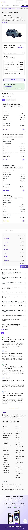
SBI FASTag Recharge (7, 433)
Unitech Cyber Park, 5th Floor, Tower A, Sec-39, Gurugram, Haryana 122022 (14, 490)
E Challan (17, 433)
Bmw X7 (18, 8)
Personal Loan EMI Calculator (19, 447)
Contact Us (5, 428)
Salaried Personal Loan (19, 474)
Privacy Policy (16, 528)
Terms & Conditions (8, 528)
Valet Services (6, 439)
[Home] (3, 2)
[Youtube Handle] (18, 421)
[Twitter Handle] (11, 421)
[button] (23, 129)
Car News (5, 448)
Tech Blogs (5, 437)
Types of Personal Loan (19, 463)
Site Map (22, 528)
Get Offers (14, 79)
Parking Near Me (19, 437)
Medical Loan (6, 464)
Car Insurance (18, 431)
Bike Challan (18, 477)
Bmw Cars (13, 8)
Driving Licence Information (6, 443)
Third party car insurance (18, 459)
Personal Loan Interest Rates (6, 461)
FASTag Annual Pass (7, 445)
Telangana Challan (6, 435)
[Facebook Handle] (7, 421)
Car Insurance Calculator (18, 453)
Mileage (7, 5)
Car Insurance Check (20, 456)
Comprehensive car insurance (7, 457)
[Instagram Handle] (3, 421)
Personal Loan (18, 444)
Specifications (15, 5)
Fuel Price (18, 439)
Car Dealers (5, 452)
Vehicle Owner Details (20, 450)
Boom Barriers (6, 454)
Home (3, 8)
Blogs (4, 431)
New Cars (7, 8)
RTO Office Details (19, 442)
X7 (2, 5)
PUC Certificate (6, 470)
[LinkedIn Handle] (14, 421)
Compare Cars (6, 450)
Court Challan (6, 472)
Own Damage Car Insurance (6, 467)
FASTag (17, 435)
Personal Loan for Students (19, 467)
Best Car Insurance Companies (19, 470)
